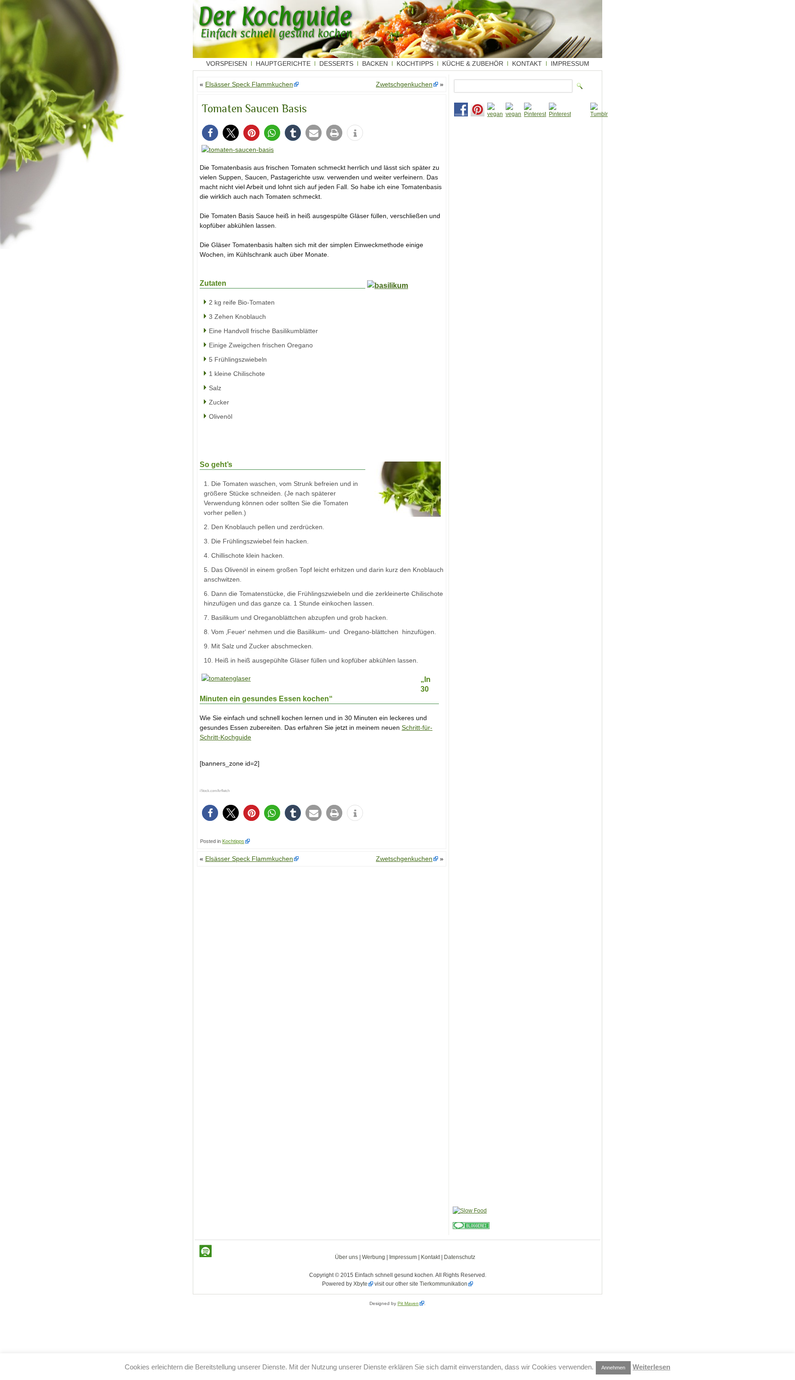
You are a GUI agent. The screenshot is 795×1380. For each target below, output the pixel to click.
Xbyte (360, 1284)
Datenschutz (459, 1257)
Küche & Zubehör (472, 63)
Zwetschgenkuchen (404, 84)
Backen (375, 63)
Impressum (570, 63)
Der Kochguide (274, 16)
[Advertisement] (524, 184)
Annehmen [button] (613, 1367)
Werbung (373, 1257)
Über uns (346, 1257)
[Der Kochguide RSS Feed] (205, 1251)
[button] (210, 133)
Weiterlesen (651, 1367)
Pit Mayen (408, 1303)
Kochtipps (415, 63)
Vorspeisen (226, 63)
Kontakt (527, 63)
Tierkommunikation (443, 1284)
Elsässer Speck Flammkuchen (249, 84)
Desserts (336, 63)
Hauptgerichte (283, 63)
